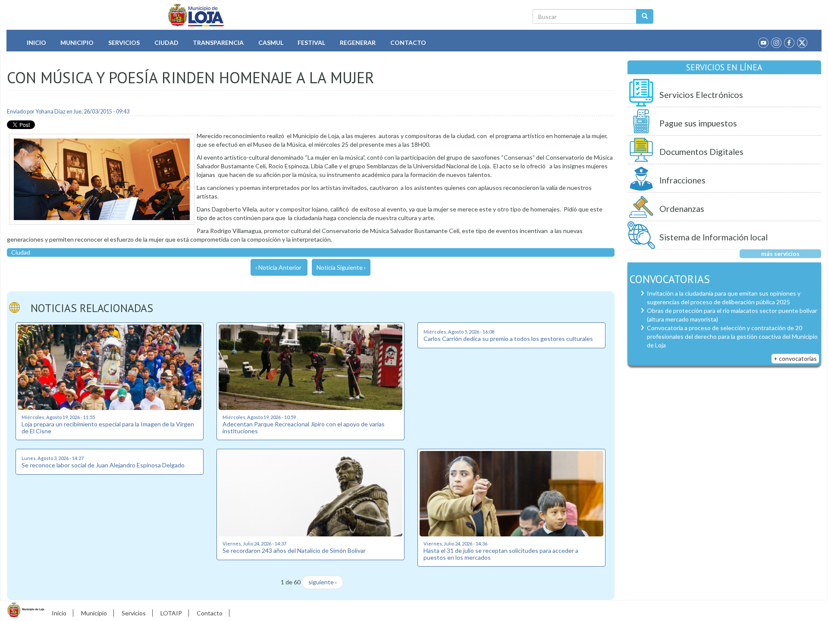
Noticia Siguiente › (341, 267)
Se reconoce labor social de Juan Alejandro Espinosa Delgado (103, 465)
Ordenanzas (681, 209)
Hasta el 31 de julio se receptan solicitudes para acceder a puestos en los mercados (500, 554)
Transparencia (218, 42)
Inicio (36, 42)
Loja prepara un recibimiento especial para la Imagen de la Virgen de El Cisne (108, 427)
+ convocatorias (795, 358)
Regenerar (358, 42)
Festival (311, 42)
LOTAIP (171, 613)
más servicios (780, 253)
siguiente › (322, 582)
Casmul (270, 42)
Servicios (124, 42)
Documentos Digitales (701, 152)
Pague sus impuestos (698, 123)
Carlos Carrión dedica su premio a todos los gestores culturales (508, 338)
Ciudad (166, 42)
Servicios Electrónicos (701, 95)
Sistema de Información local (713, 237)
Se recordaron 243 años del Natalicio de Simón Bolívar (294, 550)
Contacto (408, 42)
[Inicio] (196, 15)
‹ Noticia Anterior (278, 267)
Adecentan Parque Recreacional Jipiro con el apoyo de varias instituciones (304, 427)
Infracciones (682, 180)
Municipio (77, 42)
